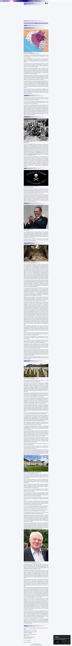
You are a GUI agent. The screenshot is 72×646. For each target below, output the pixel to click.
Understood (58, 641)
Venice (43, 82)
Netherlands (39, 151)
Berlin (31, 144)
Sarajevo (36, 23)
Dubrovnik (38, 82)
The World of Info (36, 1)
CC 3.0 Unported (32, 53)
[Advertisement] (36, 12)
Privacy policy (63, 639)
